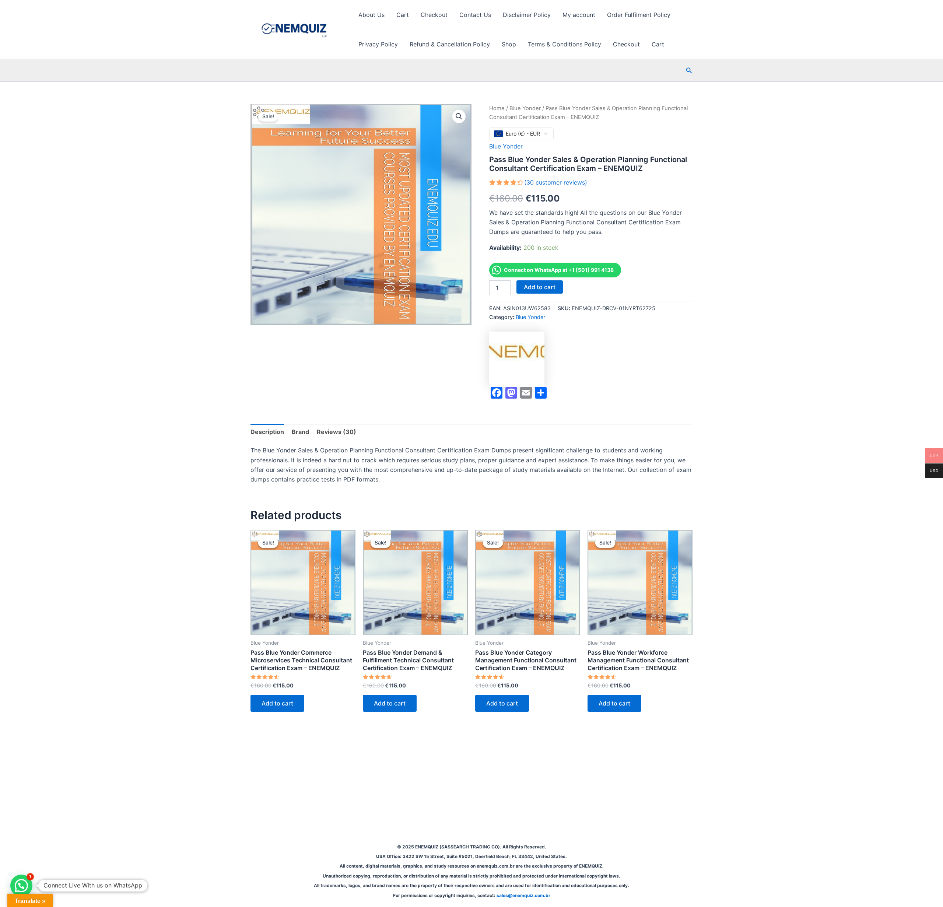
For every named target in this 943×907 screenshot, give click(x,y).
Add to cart (539, 287)
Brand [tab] (300, 431)
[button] (689, 70)
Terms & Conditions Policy (564, 44)
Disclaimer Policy (527, 14)
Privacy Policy (378, 44)
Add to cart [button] (277, 703)
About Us (371, 14)
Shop (509, 44)
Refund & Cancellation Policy (450, 44)
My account (578, 14)
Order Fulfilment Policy (638, 14)
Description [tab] (267, 431)
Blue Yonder (525, 108)
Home (497, 108)
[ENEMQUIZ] (516, 359)
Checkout (434, 14)
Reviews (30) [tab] (336, 431)
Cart (402, 14)
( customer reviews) (555, 182)
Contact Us (475, 14)
